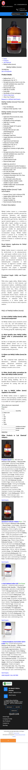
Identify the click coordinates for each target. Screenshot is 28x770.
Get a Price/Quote (7, 71)
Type (4, 141)
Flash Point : (18, 497)
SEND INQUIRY (6, 675)
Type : (15, 482)
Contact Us (6, 723)
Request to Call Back (7, 99)
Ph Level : (15, 651)
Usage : (13, 476)
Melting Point (7, 146)
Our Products (6, 721)
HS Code (5, 171)
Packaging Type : (13, 540)
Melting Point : (20, 471)
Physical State (7, 161)
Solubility (6, 181)
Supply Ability (7, 196)
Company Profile (7, 719)
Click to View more (8, 95)
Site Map (5, 725)
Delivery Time (7, 198)
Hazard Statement (8, 166)
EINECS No (6, 164)
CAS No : (16, 527)
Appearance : (11, 536)
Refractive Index (7, 169)
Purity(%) (6, 128)
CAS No (5, 157)
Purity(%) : (14, 545)
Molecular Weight (8, 126)
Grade (5, 159)
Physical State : (9, 525)
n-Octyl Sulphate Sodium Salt (10, 583)
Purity (5, 124)
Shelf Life (6, 122)
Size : (18, 666)
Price (4, 107)
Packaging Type (7, 135)
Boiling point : (18, 493)
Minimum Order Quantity (10, 108)
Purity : (20, 491)
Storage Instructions (9, 152)
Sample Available (8, 200)
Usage (5, 137)
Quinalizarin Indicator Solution (10, 521)
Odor (4, 179)
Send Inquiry (16, 99)
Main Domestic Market (9, 202)
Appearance (6, 148)
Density (5, 129)
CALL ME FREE (14, 675)
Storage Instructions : (13, 467)
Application (6, 116)
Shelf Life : (7, 493)
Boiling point (7, 144)
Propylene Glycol (6, 459)
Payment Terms (7, 194)
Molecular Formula (8, 142)
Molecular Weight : (11, 484)
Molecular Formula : (10, 542)
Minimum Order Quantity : (9, 461)
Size (4, 120)
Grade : (12, 463)
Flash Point (6, 133)
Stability (5, 184)
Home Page (6, 716)
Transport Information (9, 175)
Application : (12, 487)
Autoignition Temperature (10, 173)
